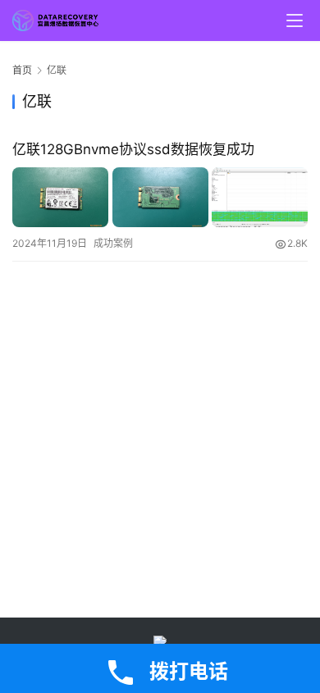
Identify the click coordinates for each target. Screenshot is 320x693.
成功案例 (113, 243)
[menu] (294, 20)
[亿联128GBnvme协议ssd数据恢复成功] (160, 197)
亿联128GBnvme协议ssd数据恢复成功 (133, 149)
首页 (22, 70)
